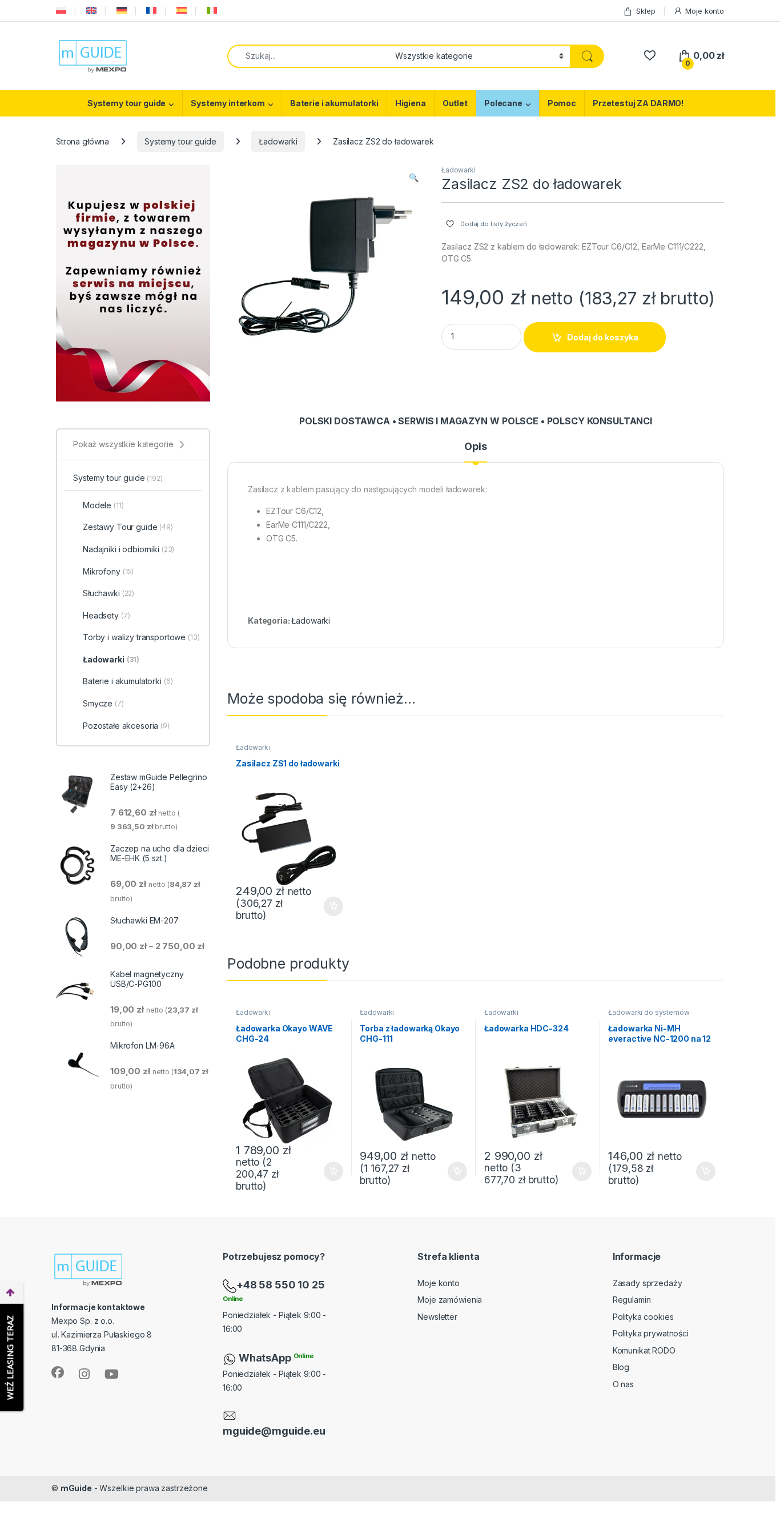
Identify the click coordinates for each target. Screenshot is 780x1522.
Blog (621, 1367)
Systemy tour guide (126, 103)
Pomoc (562, 103)
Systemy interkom (228, 103)
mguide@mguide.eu (274, 1431)
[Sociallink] (57, 1372)
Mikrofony (108, 571)
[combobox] (308, 56)
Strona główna (82, 141)
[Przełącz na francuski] (150, 10)
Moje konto (704, 10)
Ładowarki (278, 141)
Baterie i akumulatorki (334, 103)
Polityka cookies (643, 1317)
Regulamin (632, 1299)
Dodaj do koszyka (602, 337)
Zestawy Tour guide (128, 527)
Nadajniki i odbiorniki (128, 549)
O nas (623, 1384)
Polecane (503, 103)
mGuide (76, 1488)
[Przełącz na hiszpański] (180, 10)
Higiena (410, 103)
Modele (103, 505)
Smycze (103, 703)
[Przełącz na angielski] (90, 10)
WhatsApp (266, 1358)
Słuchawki (108, 593)
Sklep (645, 10)
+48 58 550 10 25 (280, 1285)
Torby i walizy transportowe (141, 637)
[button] (414, 177)
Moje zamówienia (449, 1299)
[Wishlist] (649, 55)
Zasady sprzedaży (647, 1283)
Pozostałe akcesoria (126, 725)
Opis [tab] (475, 446)
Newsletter (437, 1317)
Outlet (455, 103)
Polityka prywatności (651, 1333)
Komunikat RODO (644, 1350)
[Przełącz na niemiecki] (120, 10)
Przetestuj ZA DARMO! (638, 103)
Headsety (106, 615)
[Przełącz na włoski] (210, 10)
